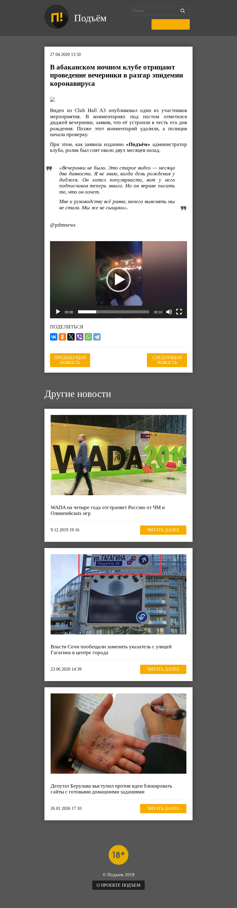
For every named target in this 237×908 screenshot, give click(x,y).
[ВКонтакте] (53, 337)
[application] (118, 279)
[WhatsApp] (88, 337)
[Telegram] (97, 337)
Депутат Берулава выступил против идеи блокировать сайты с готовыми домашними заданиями (111, 789)
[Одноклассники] (62, 337)
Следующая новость (167, 360)
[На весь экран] (179, 312)
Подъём (90, 17)
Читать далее (163, 530)
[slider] (113, 311)
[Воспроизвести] (58, 312)
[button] (118, 279)
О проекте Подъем (118, 885)
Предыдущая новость (70, 360)
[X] (71, 337)
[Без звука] (169, 312)
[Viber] (79, 337)
